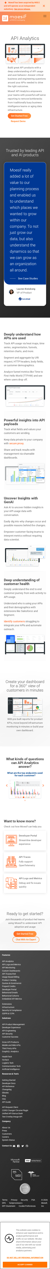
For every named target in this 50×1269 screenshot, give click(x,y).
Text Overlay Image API (12, 1117)
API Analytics (8, 961)
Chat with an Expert (26, 939)
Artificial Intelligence (11, 1069)
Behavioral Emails (10, 992)
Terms (5, 1200)
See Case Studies (28, 278)
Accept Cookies (25, 1265)
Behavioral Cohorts (10, 996)
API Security (7, 1034)
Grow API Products (10, 1042)
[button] (7, 785)
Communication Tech (11, 1066)
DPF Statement (8, 1206)
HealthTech (7, 1057)
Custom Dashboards (11, 971)
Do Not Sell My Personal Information (25, 1258)
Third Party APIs (9, 1048)
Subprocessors (15, 1203)
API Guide (6, 1102)
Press (4, 1131)
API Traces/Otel (9, 974)
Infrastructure (8, 1007)
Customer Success (10, 1037)
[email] (14, 1146)
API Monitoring (8, 967)
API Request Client (10, 1107)
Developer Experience (11, 1027)
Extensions (7, 1004)
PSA (33, 1200)
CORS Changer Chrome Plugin (15, 1110)
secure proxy (16, 443)
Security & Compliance (12, 1010)
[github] (27, 1146)
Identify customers (14, 621)
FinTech (5, 1060)
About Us (6, 1127)
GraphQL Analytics (10, 1051)
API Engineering (9, 1031)
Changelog (7, 1089)
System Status (8, 1140)
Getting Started (9, 1080)
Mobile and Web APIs (11, 1045)
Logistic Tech (7, 1063)
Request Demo (18, 121)
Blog (4, 1096)
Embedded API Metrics (12, 999)
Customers (7, 1134)
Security (24, 1200)
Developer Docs (8, 1083)
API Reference (8, 1086)
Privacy (14, 1200)
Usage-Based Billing (10, 977)
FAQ (4, 1099)
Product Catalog (9, 980)
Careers (5, 1137)
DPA (4, 1203)
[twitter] (23, 1146)
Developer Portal (9, 989)
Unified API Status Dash (12, 1113)
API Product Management (13, 1024)
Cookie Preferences (27, 1206)
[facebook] (18, 1146)
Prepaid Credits (9, 986)
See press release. (22, 9)
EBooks (5, 1093)
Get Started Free (19, 115)
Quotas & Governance (11, 983)
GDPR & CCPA (8, 1013)
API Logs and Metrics (11, 964)
